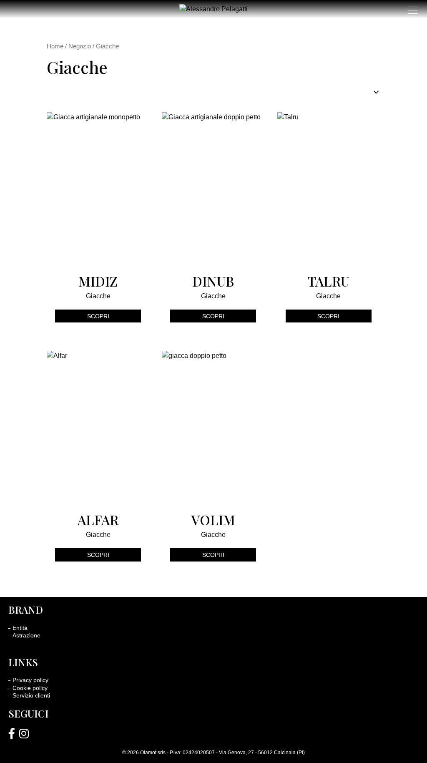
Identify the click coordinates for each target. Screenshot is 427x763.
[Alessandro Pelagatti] (11, 734)
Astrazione (26, 635)
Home (55, 46)
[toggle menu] (413, 10)
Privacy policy (30, 680)
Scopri (98, 316)
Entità (20, 628)
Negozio (79, 46)
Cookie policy (30, 688)
